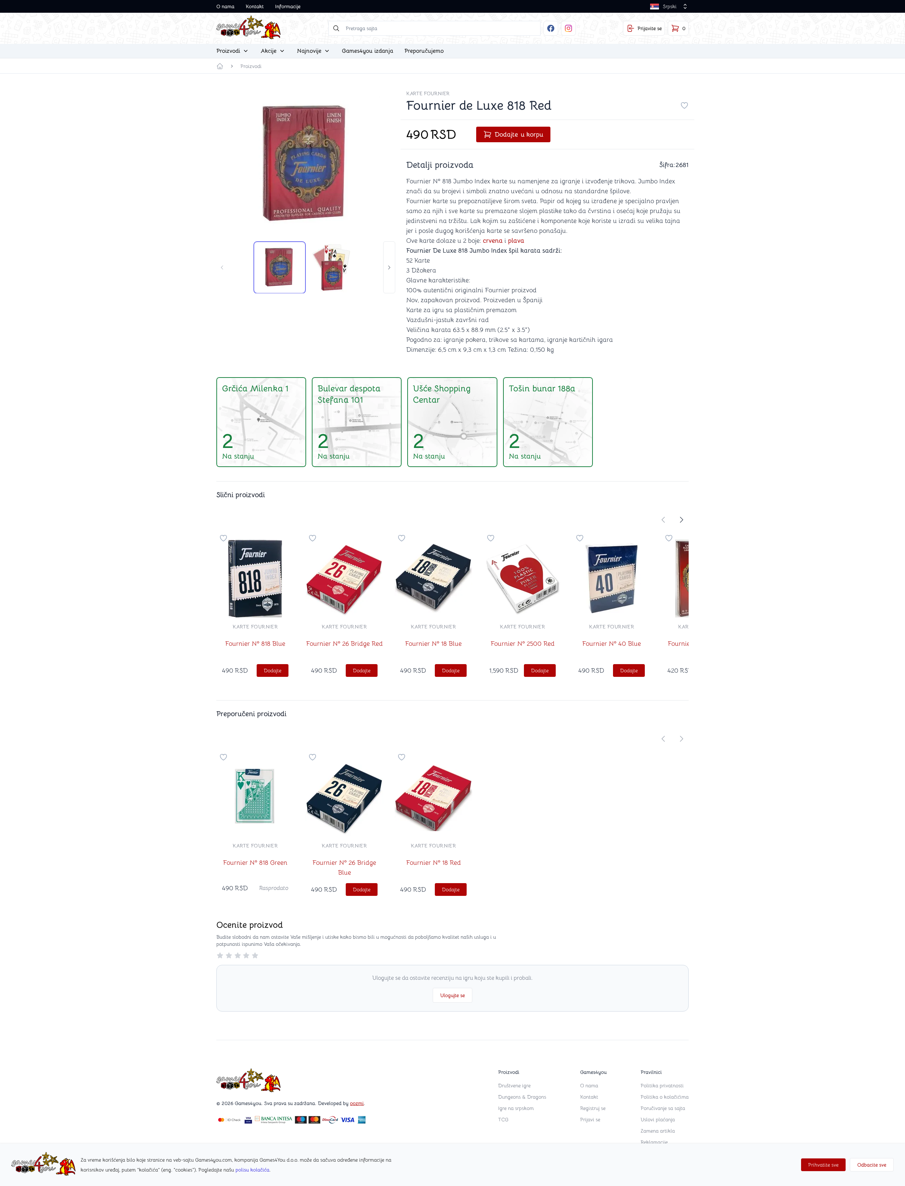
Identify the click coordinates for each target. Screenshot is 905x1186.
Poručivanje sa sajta (663, 1108)
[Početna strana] (219, 66)
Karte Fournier (428, 93)
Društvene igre (514, 1085)
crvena (493, 240)
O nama (225, 6)
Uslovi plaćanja (658, 1119)
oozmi (357, 1103)
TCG (503, 1119)
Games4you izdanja (367, 50)
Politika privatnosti (662, 1085)
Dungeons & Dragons (522, 1097)
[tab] (279, 267)
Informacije (287, 6)
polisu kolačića (252, 1170)
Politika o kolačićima (665, 1097)
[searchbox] (434, 28)
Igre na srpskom (516, 1108)
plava (516, 240)
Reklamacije (654, 1142)
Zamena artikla (658, 1131)
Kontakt (255, 6)
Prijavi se (590, 1119)
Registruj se (593, 1108)
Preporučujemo (424, 50)
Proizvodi (251, 66)
